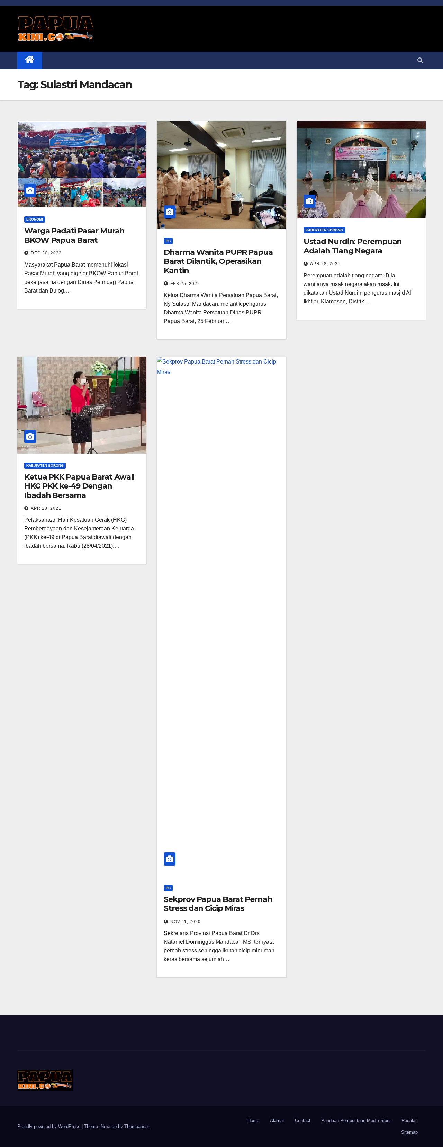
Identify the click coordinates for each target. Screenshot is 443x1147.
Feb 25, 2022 (185, 283)
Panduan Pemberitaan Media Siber (356, 1120)
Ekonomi (34, 219)
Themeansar (136, 1126)
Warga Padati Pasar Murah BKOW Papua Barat (74, 235)
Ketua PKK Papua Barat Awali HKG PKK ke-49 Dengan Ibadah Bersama (79, 486)
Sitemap (409, 1132)
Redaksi (409, 1120)
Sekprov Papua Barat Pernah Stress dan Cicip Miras (218, 904)
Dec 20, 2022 (46, 253)
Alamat (277, 1120)
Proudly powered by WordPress (49, 1126)
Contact (302, 1120)
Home (253, 1120)
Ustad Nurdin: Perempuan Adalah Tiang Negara (353, 246)
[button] (420, 60)
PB (168, 241)
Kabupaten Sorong (324, 230)
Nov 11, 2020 (185, 921)
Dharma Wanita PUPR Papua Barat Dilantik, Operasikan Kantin (218, 261)
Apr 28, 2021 (325, 263)
